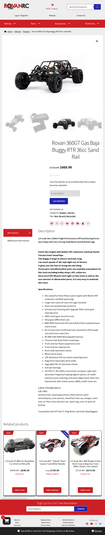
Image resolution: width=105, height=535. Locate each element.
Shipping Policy (46, 520)
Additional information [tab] (18, 240)
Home (10, 31)
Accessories (60, 23)
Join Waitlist (59, 201)
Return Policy (45, 522)
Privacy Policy (46, 525)
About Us (17, 520)
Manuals (52, 15)
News (17, 522)
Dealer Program (68, 522)
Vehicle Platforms (68, 520)
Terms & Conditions (68, 525)
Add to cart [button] (19, 490)
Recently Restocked (67, 216)
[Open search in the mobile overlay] (84, 7)
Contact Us (81, 15)
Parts (33, 23)
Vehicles (8, 23)
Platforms (90, 23)
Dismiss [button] (98, 531)
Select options (52, 490)
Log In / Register (21, 15)
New (56, 216)
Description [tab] (13, 232)
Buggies (26, 31)
